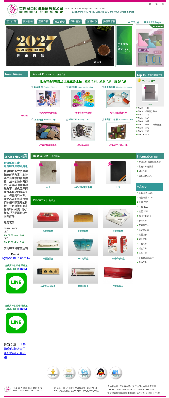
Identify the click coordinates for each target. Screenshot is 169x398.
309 (147, 121)
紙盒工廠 (143, 253)
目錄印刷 (143, 262)
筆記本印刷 (144, 230)
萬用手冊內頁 (145, 216)
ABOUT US (27, 21)
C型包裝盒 (118, 231)
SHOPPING (59, 21)
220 (118, 187)
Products (43, 21)
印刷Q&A (143, 171)
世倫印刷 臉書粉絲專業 (150, 162)
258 (147, 131)
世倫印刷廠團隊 (146, 166)
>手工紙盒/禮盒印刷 (118, 112)
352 (150, 104)
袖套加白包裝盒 (48, 286)
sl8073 (22, 269)
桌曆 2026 (143, 211)
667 (147, 118)
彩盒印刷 (143, 239)
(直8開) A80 (151, 111)
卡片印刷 (143, 220)
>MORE (24, 116)
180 (147, 108)
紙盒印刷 (143, 248)
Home (12, 21)
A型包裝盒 (48, 231)
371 (147, 114)
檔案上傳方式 (145, 176)
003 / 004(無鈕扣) (153, 124)
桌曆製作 (143, 234)
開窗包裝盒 (83, 286)
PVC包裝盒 (83, 258)
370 (147, 128)
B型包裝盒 (83, 231)
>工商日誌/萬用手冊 (48, 145)
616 (48, 187)
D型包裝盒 (48, 258)
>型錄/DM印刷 (83, 145)
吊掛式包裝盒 (118, 258)
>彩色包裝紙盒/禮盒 (48, 112)
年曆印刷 (143, 244)
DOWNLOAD (109, 21)
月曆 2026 (143, 202)
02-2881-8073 (10, 228)
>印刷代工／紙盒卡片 (118, 145)
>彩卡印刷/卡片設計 (83, 112)
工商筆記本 (144, 225)
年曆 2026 (143, 207)
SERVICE (92, 21)
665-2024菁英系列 (83, 187)
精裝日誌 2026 (145, 197)
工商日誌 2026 (145, 193)
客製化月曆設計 (146, 257)
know (76, 21)
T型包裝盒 (118, 286)
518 (147, 134)
